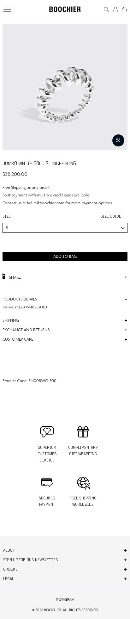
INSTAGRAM (65, 599)
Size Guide (111, 216)
